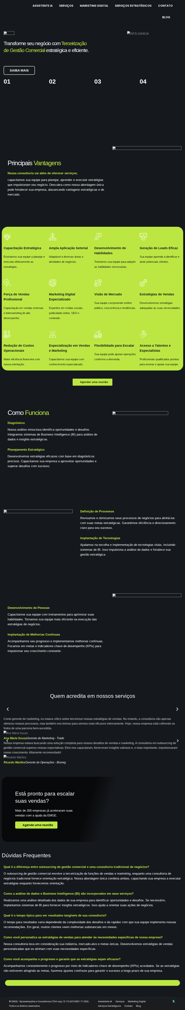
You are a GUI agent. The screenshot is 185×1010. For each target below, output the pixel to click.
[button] (7, 709)
